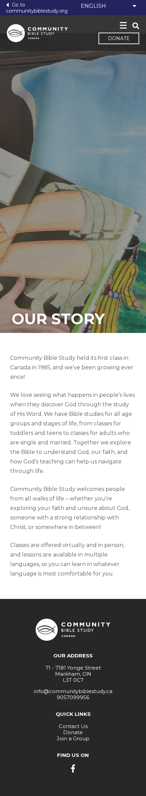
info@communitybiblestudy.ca (73, 691)
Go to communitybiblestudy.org (37, 8)
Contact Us (73, 726)
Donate (119, 38)
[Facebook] (73, 768)
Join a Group (73, 738)
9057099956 (73, 697)
